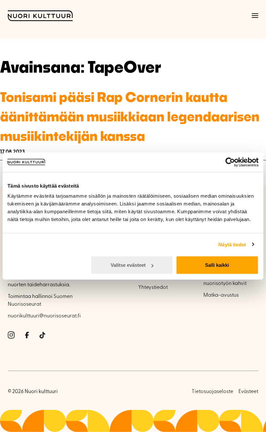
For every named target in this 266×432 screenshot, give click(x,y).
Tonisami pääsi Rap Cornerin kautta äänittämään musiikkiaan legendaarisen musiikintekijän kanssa (130, 116)
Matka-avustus (221, 295)
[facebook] (27, 335)
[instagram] (11, 335)
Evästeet (248, 391)
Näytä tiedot (232, 244)
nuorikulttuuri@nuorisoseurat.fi (44, 316)
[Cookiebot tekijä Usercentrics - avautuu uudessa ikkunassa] (230, 162)
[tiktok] (42, 335)
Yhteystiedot (153, 287)
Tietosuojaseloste (212, 391)
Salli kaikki (217, 265)
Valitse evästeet (128, 265)
